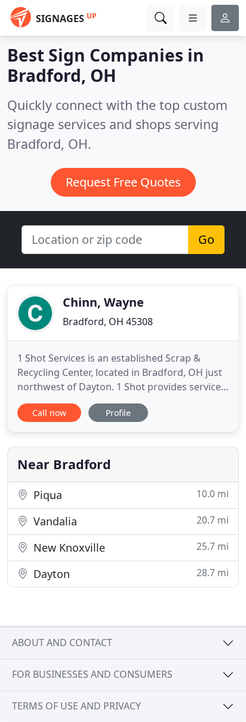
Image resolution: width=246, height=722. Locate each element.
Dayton (129, 573)
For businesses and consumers (92, 674)
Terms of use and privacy (76, 705)
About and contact (62, 642)
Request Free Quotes (123, 182)
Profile (118, 412)
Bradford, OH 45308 (108, 321)
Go (206, 239)
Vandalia (129, 520)
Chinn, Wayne (103, 302)
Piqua (129, 494)
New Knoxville (129, 547)
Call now (49, 412)
